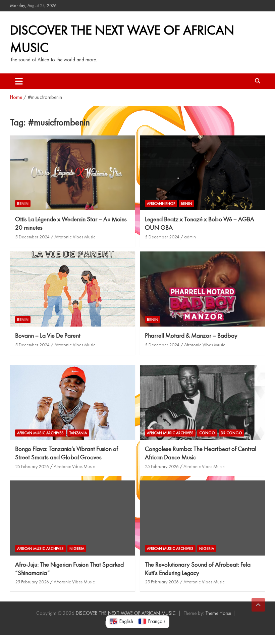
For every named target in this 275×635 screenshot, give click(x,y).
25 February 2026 (32, 466)
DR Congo (231, 433)
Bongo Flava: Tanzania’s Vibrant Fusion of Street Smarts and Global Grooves (66, 453)
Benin (23, 203)
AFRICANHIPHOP (161, 203)
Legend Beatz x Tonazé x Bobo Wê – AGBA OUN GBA (199, 223)
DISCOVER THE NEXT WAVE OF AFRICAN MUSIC (126, 613)
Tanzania (78, 433)
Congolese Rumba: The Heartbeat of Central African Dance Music (200, 453)
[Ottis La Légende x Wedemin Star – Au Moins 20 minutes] (72, 173)
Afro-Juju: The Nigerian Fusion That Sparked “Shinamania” (69, 568)
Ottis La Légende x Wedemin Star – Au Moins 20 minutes (71, 223)
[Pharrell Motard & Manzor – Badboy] (202, 289)
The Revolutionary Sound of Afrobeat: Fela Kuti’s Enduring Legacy (198, 568)
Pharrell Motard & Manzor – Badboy (191, 335)
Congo (207, 433)
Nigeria (76, 548)
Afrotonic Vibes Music (75, 237)
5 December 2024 (32, 237)
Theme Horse (218, 613)
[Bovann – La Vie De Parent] (72, 289)
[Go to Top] (258, 605)
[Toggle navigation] (19, 81)
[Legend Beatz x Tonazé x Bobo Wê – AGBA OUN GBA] (202, 173)
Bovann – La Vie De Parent (47, 335)
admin (190, 237)
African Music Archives (40, 433)
